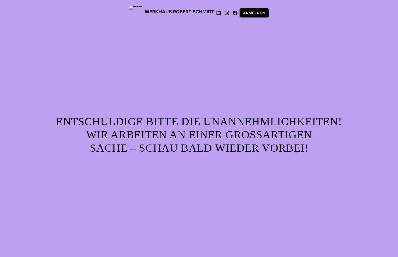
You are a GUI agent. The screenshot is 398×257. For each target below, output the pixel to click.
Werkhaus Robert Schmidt (179, 11)
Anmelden (254, 13)
